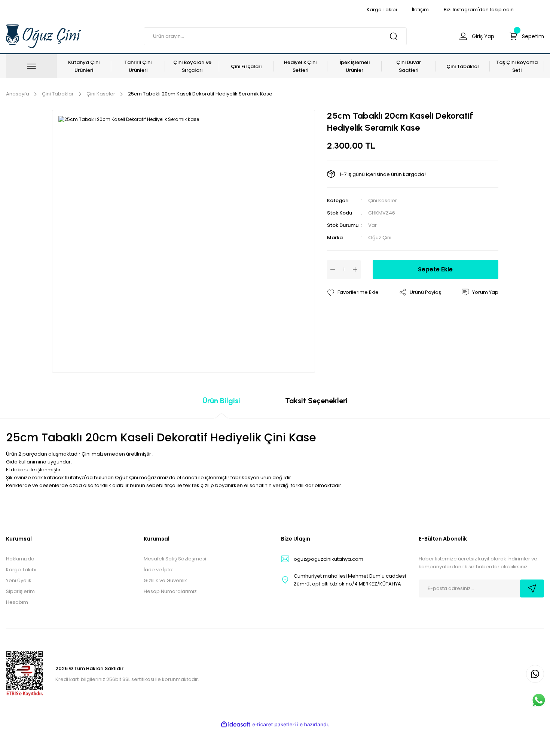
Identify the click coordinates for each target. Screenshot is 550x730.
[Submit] (532, 588)
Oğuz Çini (379, 237)
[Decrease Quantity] (332, 269)
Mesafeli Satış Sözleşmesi (175, 558)
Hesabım (17, 602)
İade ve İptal (159, 569)
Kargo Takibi (21, 569)
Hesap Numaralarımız (170, 591)
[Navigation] (31, 66)
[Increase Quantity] (355, 269)
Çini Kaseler (382, 200)
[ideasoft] (236, 724)
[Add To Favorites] (353, 292)
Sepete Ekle (435, 269)
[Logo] (43, 36)
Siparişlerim (20, 591)
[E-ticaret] (274, 724)
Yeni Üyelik (18, 580)
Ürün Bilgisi (221, 400)
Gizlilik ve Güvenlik (165, 580)
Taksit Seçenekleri (316, 400)
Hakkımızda (20, 558)
